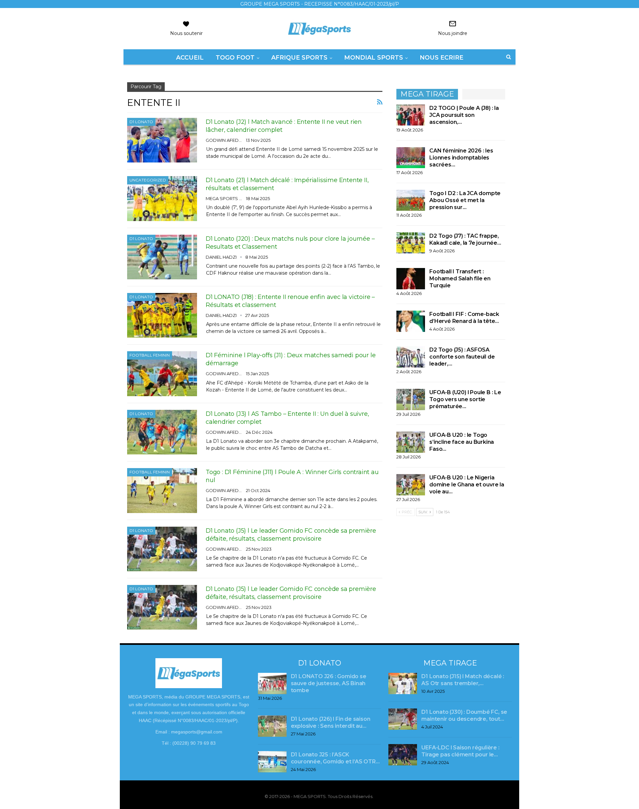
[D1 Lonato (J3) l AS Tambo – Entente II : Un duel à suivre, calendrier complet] (162, 432)
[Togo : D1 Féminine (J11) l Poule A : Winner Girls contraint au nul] (162, 490)
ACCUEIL (190, 57)
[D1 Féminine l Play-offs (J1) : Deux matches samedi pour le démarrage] (162, 373)
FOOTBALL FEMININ (149, 355)
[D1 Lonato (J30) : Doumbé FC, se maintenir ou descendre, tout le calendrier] (402, 719)
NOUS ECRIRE (441, 57)
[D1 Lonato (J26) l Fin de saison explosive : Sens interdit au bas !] (272, 726)
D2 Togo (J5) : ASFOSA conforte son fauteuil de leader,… (462, 357)
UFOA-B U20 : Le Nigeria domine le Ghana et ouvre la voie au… (466, 484)
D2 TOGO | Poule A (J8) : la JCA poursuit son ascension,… (464, 115)
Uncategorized (147, 179)
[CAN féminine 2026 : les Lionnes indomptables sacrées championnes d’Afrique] (410, 157)
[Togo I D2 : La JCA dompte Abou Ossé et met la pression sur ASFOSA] (410, 200)
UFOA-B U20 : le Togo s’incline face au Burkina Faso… (461, 442)
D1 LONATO (141, 121)
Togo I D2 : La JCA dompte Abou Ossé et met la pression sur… (465, 200)
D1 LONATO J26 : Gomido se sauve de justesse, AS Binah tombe (328, 683)
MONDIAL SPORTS (373, 57)
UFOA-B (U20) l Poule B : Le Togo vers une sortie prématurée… (465, 399)
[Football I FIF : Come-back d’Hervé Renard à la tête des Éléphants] (410, 321)
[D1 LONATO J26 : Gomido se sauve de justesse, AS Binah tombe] (272, 683)
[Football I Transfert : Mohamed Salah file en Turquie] (410, 278)
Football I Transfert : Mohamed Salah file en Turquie (460, 278)
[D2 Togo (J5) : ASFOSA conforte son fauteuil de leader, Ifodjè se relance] (410, 357)
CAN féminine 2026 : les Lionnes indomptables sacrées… (461, 157)
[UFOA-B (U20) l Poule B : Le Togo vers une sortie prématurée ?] (410, 399)
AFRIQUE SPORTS (299, 57)
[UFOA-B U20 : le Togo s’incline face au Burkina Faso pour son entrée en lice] (410, 442)
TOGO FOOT (235, 57)
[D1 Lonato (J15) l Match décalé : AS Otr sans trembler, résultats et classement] (402, 683)
